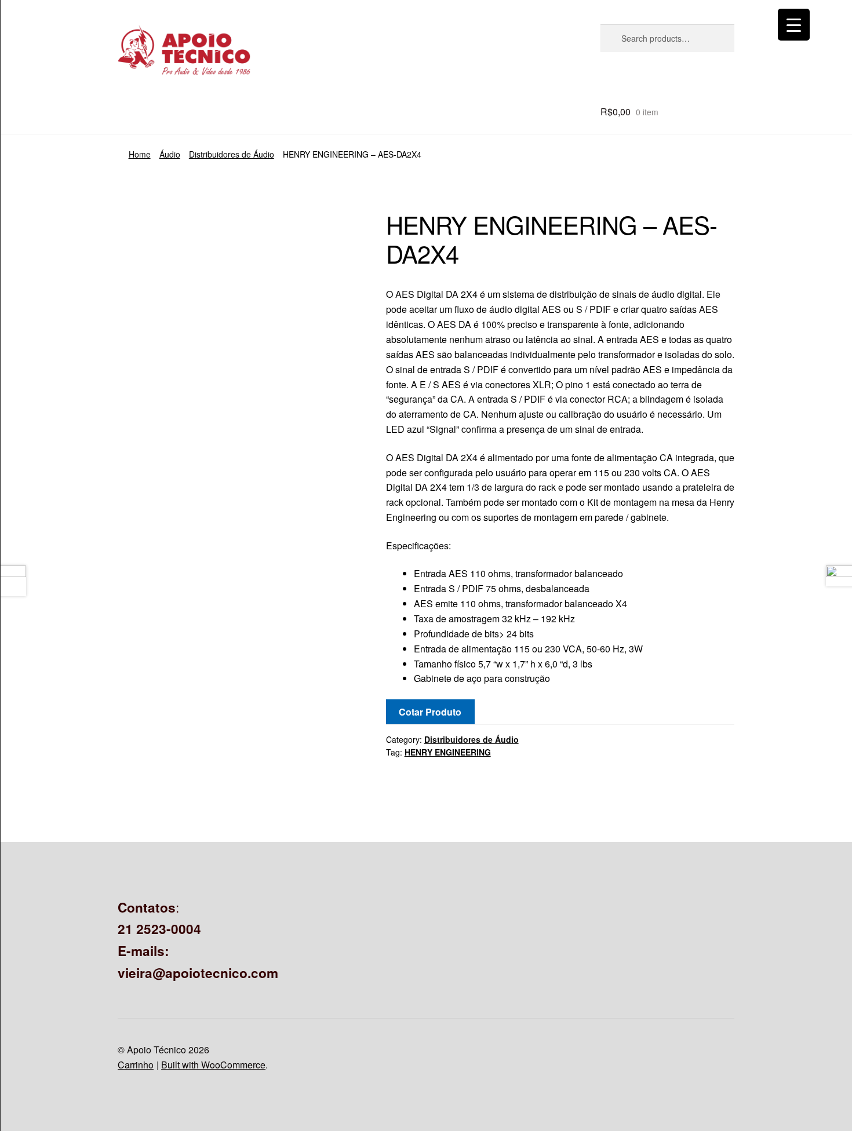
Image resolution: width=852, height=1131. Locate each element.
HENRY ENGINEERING (448, 752)
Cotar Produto (430, 711)
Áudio (169, 154)
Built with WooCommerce (213, 1064)
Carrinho (136, 1064)
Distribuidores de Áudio (231, 154)
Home (140, 154)
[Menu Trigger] (794, 25)
